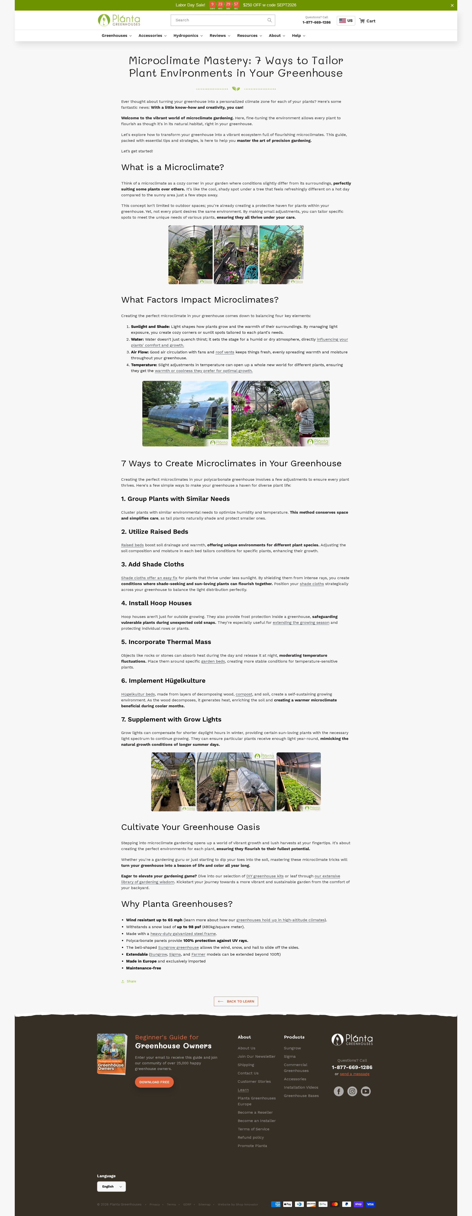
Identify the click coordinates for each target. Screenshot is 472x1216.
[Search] (269, 20)
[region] (236, 5)
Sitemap (204, 1204)
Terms (171, 1204)
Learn (243, 1089)
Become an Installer (257, 1120)
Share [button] (131, 981)
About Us (246, 1048)
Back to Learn (240, 1001)
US (350, 20)
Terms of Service (253, 1129)
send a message (354, 1074)
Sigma (290, 1056)
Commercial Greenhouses (296, 1067)
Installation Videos (301, 1087)
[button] (115, 35)
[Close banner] (452, 5)
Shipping (246, 1064)
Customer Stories (254, 1081)
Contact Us (248, 1073)
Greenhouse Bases (301, 1095)
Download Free (154, 1082)
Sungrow (292, 1048)
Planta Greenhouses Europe (257, 1101)
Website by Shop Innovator (238, 1204)
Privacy (155, 1204)
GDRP (187, 1204)
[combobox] (223, 20)
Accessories (295, 1079)
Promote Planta (252, 1145)
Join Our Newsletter (257, 1056)
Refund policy (251, 1137)
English (108, 1186)
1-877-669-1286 (317, 22)
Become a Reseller (255, 1112)
